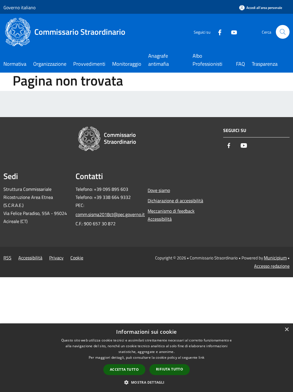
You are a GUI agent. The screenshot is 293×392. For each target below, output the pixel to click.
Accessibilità (30, 257)
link (201, 357)
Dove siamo (159, 190)
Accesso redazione (272, 266)
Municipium (275, 257)
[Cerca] (283, 32)
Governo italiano (19, 7)
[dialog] (146, 357)
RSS (7, 257)
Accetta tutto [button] (124, 369)
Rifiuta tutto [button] (169, 369)
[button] (146, 382)
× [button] (286, 329)
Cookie (76, 257)
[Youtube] (231, 32)
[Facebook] (217, 32)
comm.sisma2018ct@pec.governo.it (108, 214)
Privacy (56, 257)
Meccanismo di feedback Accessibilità (171, 214)
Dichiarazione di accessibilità (175, 200)
